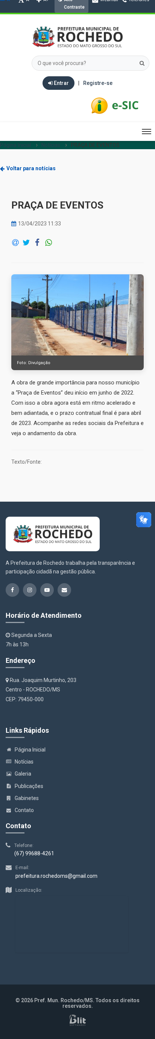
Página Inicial (15, 145)
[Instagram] (73, 21)
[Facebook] (60, 21)
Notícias (50, 145)
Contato (24, 810)
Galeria (23, 774)
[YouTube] (86, 21)
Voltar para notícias (31, 168)
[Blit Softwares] (78, 1020)
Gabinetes (27, 798)
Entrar (61, 83)
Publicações (29, 786)
